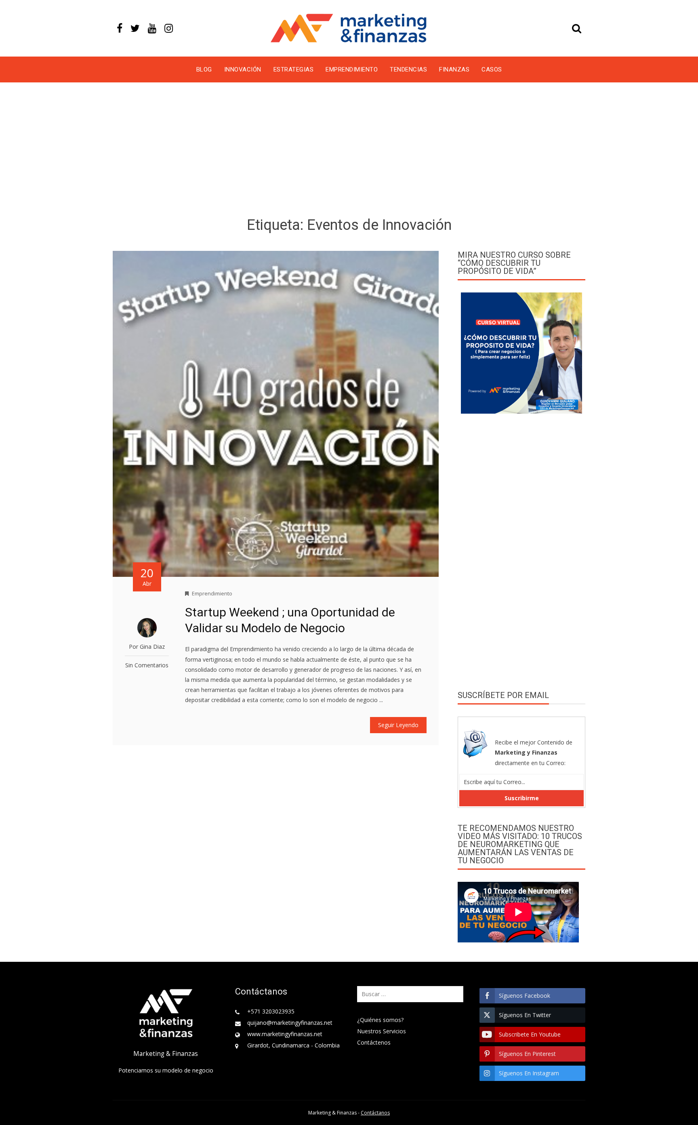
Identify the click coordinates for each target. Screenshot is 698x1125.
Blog (204, 69)
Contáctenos (374, 1042)
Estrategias (293, 69)
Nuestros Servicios (381, 1031)
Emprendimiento (352, 69)
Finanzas (454, 69)
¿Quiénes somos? (380, 1020)
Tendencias (408, 69)
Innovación (242, 69)
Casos (491, 69)
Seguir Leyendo (398, 725)
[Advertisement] (349, 151)
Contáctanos (375, 1112)
